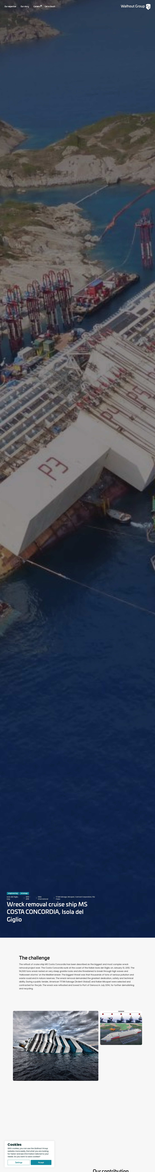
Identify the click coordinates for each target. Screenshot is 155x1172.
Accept (41, 1162)
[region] (29, 1154)
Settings (18, 1162)
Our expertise (10, 6)
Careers (36, 6)
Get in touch (50, 6)
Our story (25, 6)
